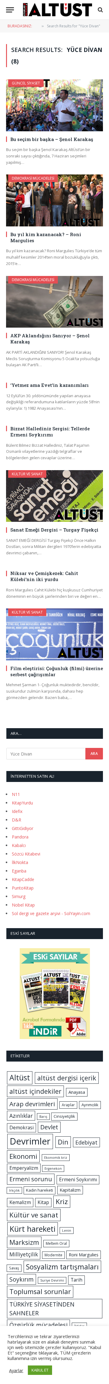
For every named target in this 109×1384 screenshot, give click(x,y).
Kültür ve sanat (33, 1215)
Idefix (17, 811)
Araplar (68, 1104)
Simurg (18, 896)
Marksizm (24, 1242)
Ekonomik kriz (55, 1157)
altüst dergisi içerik (66, 1077)
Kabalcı (19, 845)
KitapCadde (23, 879)
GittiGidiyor (22, 828)
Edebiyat (86, 1142)
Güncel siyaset (26, 83)
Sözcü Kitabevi (26, 854)
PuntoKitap (23, 888)
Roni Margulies (83, 1254)
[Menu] (10, 10)
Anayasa (76, 1092)
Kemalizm (20, 1202)
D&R (16, 820)
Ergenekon (53, 1168)
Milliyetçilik (23, 1254)
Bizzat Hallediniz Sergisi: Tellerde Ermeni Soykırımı (50, 431)
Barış (43, 1116)
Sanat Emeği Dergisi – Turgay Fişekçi (54, 530)
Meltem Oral (56, 1243)
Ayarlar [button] (16, 1370)
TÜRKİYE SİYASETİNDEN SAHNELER (41, 1308)
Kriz (62, 1201)
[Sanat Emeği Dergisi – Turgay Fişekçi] (54, 496)
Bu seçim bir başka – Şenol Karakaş (51, 139)
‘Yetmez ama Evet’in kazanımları (49, 385)
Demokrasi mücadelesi (33, 178)
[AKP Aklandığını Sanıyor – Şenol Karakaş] (54, 302)
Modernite (53, 1255)
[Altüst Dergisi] (57, 9)
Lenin (66, 1230)
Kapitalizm (70, 1190)
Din (63, 1142)
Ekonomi (23, 1156)
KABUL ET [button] (39, 1370)
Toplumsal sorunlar (40, 1291)
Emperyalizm (23, 1168)
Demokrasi (21, 1127)
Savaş (14, 1268)
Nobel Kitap (23, 905)
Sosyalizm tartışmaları (62, 1267)
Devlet (49, 1127)
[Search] (100, 10)
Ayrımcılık (89, 1104)
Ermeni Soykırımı (78, 1179)
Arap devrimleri (32, 1104)
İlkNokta (20, 862)
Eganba (19, 871)
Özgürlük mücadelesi (38, 1325)
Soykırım (21, 1279)
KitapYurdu (22, 803)
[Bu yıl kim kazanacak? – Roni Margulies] (54, 200)
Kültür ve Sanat (27, 474)
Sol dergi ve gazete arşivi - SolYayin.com (51, 913)
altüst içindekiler (35, 1091)
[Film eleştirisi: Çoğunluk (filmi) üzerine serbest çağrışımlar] (54, 634)
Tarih (76, 1279)
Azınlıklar (21, 1115)
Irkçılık (14, 1190)
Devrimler (30, 1141)
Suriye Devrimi (52, 1280)
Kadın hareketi (39, 1190)
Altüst (19, 1077)
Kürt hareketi (32, 1229)
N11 (16, 794)
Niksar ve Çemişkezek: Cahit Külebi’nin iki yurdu (44, 576)
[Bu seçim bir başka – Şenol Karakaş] (54, 105)
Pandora (20, 837)
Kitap (43, 1202)
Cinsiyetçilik (64, 1116)
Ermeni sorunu (30, 1179)
